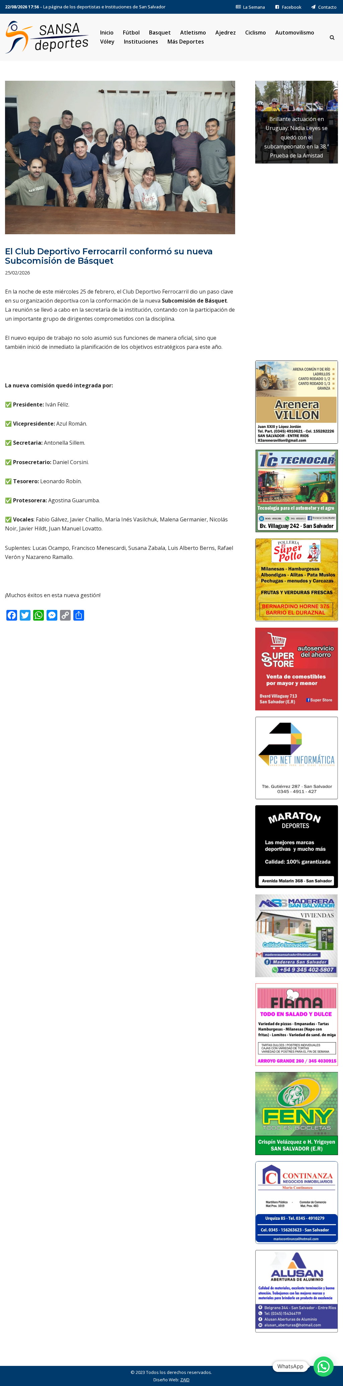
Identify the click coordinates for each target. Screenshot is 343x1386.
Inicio (107, 32)
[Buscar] (332, 37)
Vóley (107, 41)
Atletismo (193, 32)
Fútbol (131, 32)
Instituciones (141, 41)
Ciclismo (255, 32)
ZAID (185, 1380)
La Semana (254, 7)
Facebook (291, 7)
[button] (324, 1367)
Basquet (160, 32)
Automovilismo (294, 32)
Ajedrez (225, 32)
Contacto (327, 7)
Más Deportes (185, 41)
